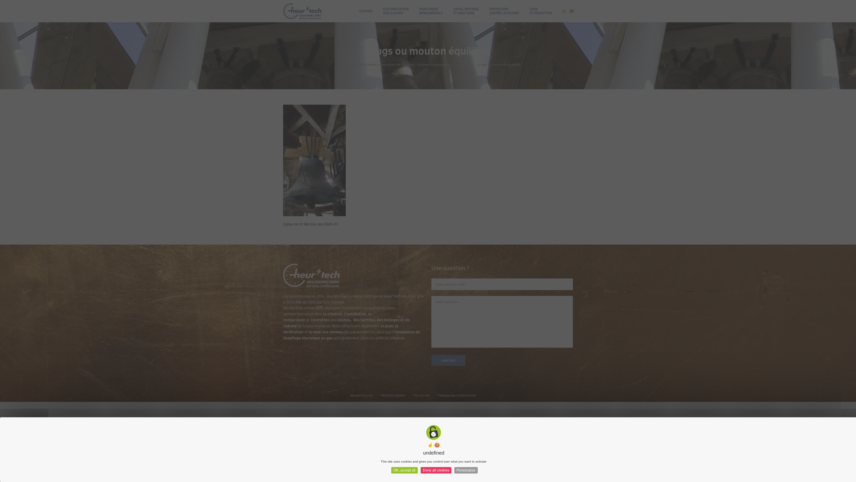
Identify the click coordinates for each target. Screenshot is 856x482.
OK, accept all (404, 470)
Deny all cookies (436, 470)
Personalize (466, 470)
